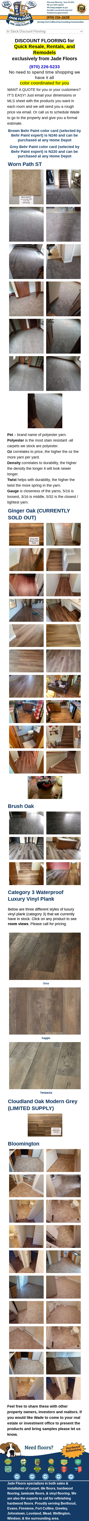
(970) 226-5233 (44, 66)
